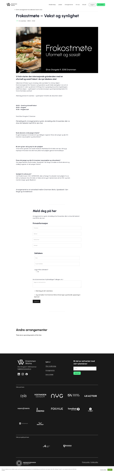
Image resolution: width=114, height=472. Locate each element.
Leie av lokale (49, 374)
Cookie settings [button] (103, 469)
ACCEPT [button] (110, 469)
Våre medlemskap (51, 366)
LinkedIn (19, 374)
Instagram (23, 374)
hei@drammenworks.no (24, 369)
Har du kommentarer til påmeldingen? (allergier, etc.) (57, 288)
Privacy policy (86, 462)
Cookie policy (94, 462)
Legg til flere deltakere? (41, 270)
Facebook (27, 374)
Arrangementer (50, 370)
